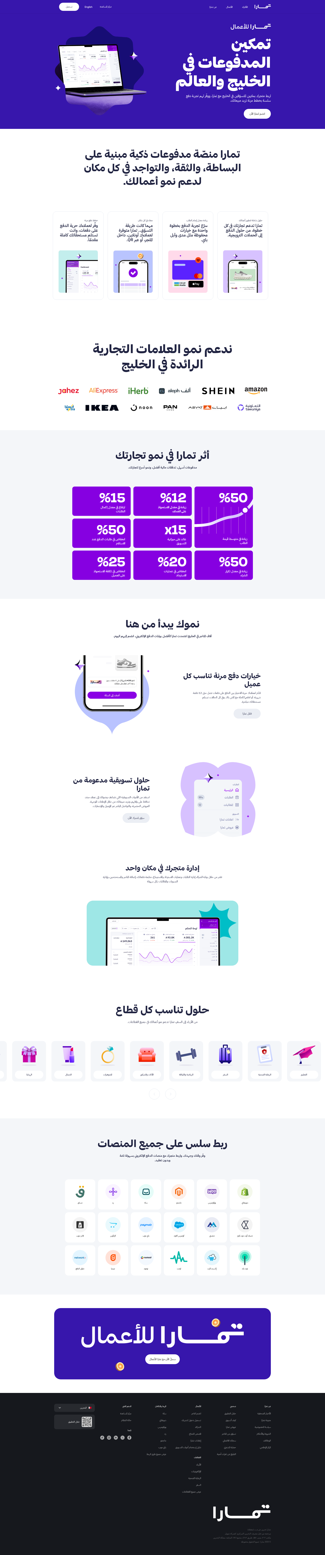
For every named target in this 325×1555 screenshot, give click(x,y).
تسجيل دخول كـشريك (191, 1420)
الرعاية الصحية (194, 1478)
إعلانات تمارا (195, 1440)
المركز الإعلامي (265, 1447)
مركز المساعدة (106, 6)
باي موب (162, 1447)
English (88, 6)
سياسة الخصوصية (263, 1427)
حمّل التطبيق (230, 1413)
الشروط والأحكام (264, 1434)
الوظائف (267, 1440)
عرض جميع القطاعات (191, 1492)
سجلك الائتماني (229, 1440)
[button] (247, 7)
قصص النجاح (195, 1434)
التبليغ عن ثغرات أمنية (226, 1454)
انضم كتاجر (196, 1413)
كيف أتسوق (231, 1420)
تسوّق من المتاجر (229, 1434)
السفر (198, 1485)
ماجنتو (163, 1440)
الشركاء (198, 1427)
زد (165, 1434)
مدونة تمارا (266, 1420)
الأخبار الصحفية (264, 1413)
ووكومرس (162, 1427)
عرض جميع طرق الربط (156, 1454)
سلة (164, 1413)
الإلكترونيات (196, 1471)
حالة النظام (126, 1420)
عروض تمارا (231, 1427)
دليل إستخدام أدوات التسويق (188, 1447)
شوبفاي (162, 1420)
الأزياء (198, 1464)
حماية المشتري (230, 1447)
